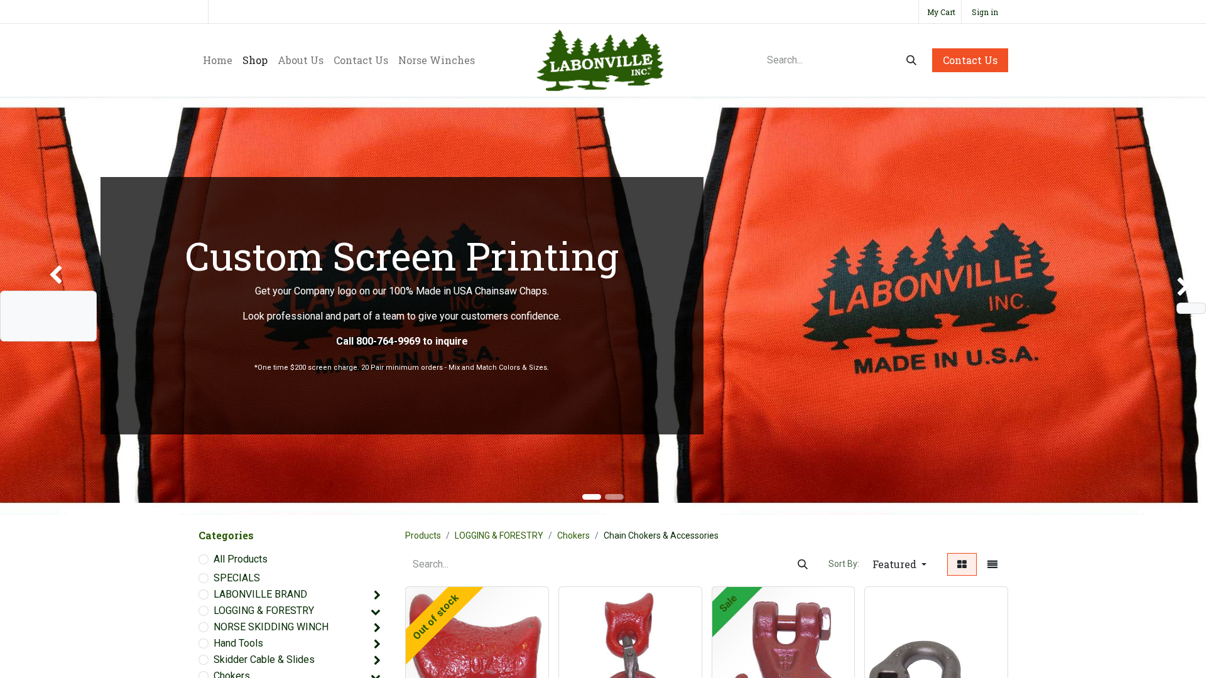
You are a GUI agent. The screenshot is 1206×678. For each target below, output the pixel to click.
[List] (992, 564)
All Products (241, 559)
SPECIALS (237, 578)
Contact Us (970, 60)
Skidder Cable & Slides (264, 659)
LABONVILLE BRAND (260, 594)
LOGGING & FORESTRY (264, 610)
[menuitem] (217, 60)
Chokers (573, 535)
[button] (899, 564)
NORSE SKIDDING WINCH (271, 627)
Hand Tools (238, 643)
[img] (48, 306)
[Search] (911, 60)
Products (423, 535)
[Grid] (962, 564)
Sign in (985, 12)
